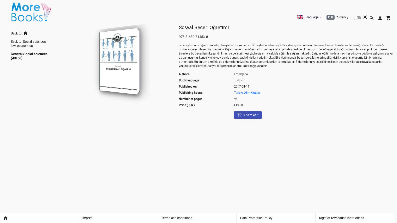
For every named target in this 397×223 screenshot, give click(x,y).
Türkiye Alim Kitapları (247, 92)
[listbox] (33, 44)
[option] (33, 32)
